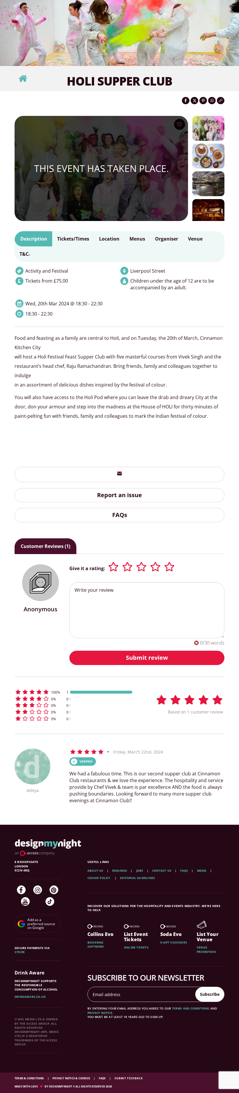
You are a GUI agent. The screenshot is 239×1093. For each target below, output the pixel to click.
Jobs (139, 871)
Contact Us (161, 871)
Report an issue (119, 495)
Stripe (20, 952)
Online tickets (136, 947)
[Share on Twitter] (194, 100)
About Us (95, 871)
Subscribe (209, 994)
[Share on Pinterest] (203, 100)
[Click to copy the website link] (220, 100)
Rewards (119, 871)
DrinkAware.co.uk (30, 997)
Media (202, 871)
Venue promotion (206, 949)
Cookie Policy (99, 878)
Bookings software (95, 944)
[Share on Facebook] (185, 100)
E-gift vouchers (173, 942)
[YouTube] (25, 901)
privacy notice (99, 1013)
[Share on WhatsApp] (212, 100)
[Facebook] (21, 889)
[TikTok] (49, 901)
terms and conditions (191, 1008)
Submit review (147, 658)
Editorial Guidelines (137, 878)
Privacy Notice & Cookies (71, 1078)
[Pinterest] (54, 889)
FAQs (119, 515)
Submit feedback (129, 1078)
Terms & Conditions (30, 1078)
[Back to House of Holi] (23, 79)
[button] (74, 692)
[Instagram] (37, 889)
